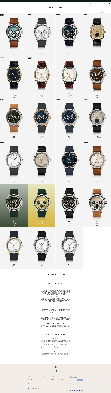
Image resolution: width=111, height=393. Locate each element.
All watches (29, 376)
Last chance (29, 383)
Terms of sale (42, 379)
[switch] (103, 12)
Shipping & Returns (42, 376)
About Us (52, 376)
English (101, 3)
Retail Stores (53, 379)
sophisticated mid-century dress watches (53, 291)
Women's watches (30, 379)
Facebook (62, 376)
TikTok (62, 379)
